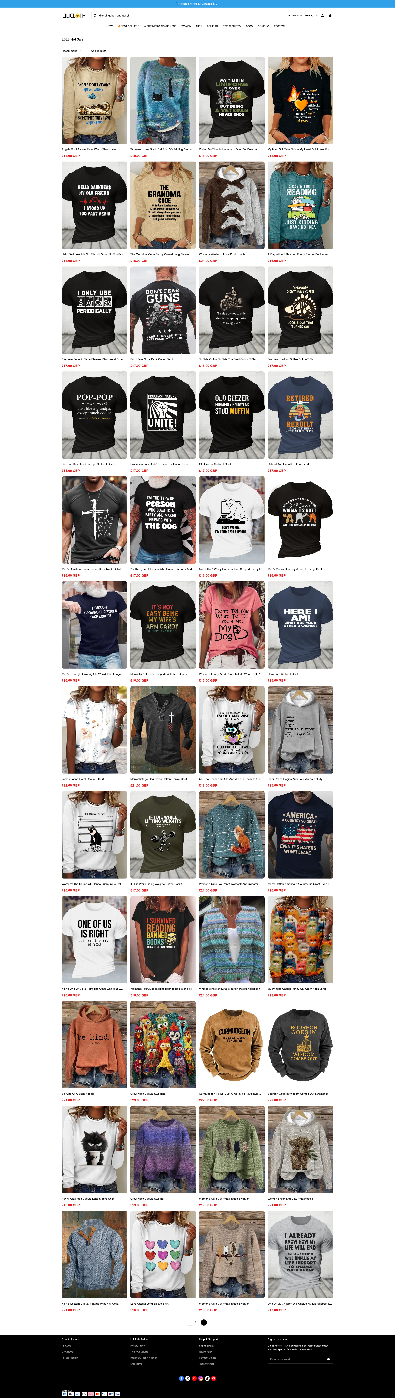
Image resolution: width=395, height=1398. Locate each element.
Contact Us (67, 1351)
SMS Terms (136, 1363)
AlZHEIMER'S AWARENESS (160, 26)
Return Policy (205, 1351)
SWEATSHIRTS (232, 26)
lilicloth (70, 1391)
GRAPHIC (263, 26)
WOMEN (186, 26)
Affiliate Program (70, 1357)
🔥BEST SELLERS (128, 26)
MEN (199, 26)
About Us (66, 1345)
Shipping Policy (206, 1345)
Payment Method (207, 1357)
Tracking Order (206, 1363)
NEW (110, 26)
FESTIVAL (280, 26)
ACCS (249, 26)
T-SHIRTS (212, 26)
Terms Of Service (139, 1351)
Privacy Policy (137, 1345)
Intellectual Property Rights (144, 1357)
